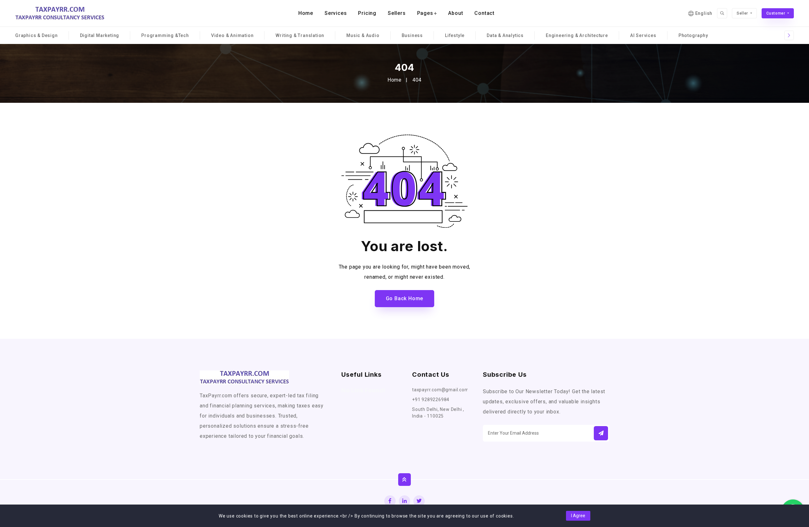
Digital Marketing (99, 35)
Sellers (397, 13)
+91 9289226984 (430, 399)
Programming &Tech (165, 35)
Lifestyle (455, 35)
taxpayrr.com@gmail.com (440, 389)
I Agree (578, 515)
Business (412, 35)
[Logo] (60, 13)
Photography (693, 35)
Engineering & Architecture (577, 35)
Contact (484, 13)
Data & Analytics (505, 35)
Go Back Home (404, 298)
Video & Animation (232, 35)
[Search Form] (722, 13)
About (455, 13)
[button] (601, 433)
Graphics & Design (36, 35)
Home (305, 13)
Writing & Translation (300, 35)
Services (336, 13)
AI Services (643, 35)
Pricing (367, 13)
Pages (425, 13)
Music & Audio (362, 35)
